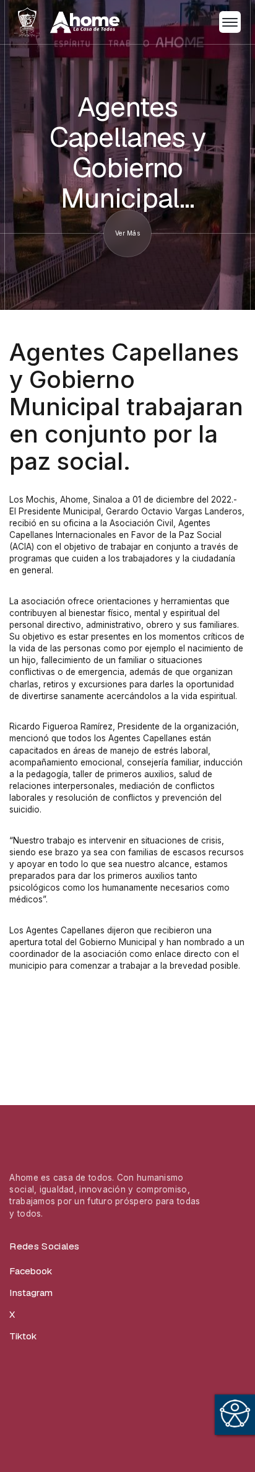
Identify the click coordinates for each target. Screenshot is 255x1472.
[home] (66, 22)
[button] (230, 22)
